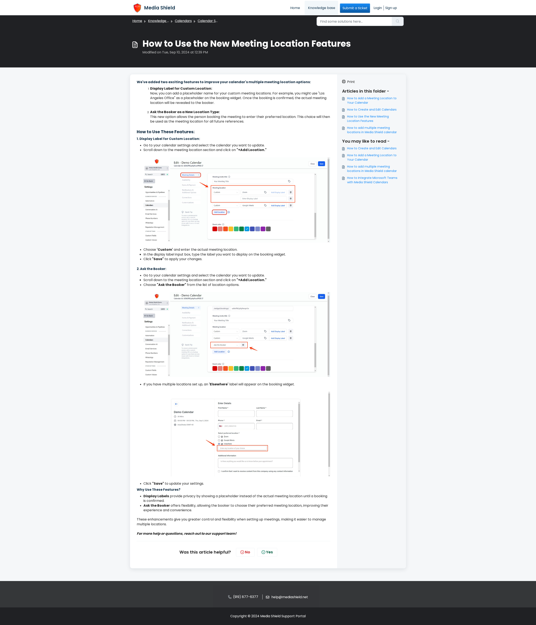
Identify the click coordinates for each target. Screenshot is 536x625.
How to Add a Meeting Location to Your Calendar (372, 100)
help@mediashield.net (289, 597)
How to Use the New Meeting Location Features (368, 118)
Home (295, 7)
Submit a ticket (355, 8)
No (247, 552)
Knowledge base (321, 7)
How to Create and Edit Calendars (372, 109)
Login (378, 7)
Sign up (391, 7)
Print (351, 81)
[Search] (398, 21)
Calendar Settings (212, 20)
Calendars (183, 20)
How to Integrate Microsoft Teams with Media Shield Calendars (372, 180)
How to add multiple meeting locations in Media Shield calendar (372, 130)
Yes (269, 552)
